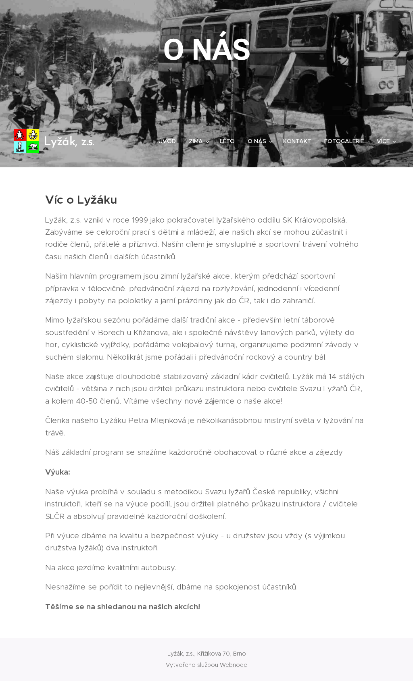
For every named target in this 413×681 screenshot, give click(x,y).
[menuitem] (169, 141)
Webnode (233, 665)
